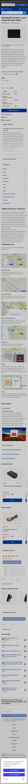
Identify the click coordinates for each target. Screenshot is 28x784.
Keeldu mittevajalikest (14, 774)
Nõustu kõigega (14, 770)
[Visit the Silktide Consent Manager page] (23, 779)
